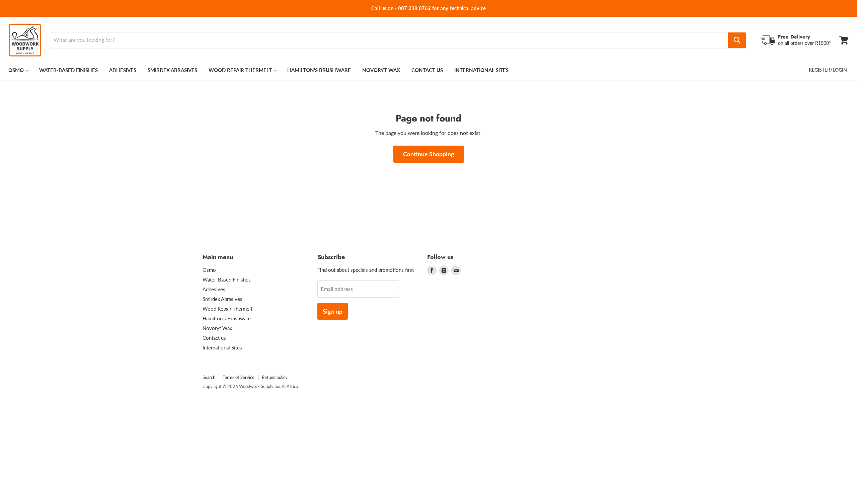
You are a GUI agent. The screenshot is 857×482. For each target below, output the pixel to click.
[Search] (737, 40)
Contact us (427, 70)
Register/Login (828, 70)
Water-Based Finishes (68, 70)
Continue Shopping (428, 154)
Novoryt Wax (381, 70)
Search (209, 377)
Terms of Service (238, 377)
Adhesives (122, 70)
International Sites (481, 70)
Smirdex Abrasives (172, 70)
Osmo (16, 70)
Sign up (332, 311)
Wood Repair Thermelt (241, 70)
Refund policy (275, 377)
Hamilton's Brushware (319, 70)
